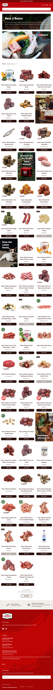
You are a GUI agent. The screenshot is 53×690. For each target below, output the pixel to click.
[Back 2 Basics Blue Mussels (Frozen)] (26, 103)
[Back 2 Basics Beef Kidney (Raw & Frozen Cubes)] (44, 75)
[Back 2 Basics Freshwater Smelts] (26, 306)
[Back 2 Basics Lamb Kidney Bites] (26, 392)
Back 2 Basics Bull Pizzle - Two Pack (26, 229)
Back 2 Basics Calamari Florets (44, 229)
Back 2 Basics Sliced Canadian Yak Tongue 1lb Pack (26, 577)
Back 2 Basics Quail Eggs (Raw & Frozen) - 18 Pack (44, 490)
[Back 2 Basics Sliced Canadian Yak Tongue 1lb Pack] (26, 565)
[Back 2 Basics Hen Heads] (44, 335)
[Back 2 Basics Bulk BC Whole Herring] (8, 132)
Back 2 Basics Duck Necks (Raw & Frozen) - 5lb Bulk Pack (26, 288)
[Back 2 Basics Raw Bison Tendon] (8, 536)
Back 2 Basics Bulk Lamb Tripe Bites (9, 201)
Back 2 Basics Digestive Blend (44, 258)
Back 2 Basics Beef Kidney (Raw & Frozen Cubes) (44, 86)
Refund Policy (22, 686)
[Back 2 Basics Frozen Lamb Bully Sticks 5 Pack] (44, 306)
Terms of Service (30, 686)
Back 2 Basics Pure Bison (9, 489)
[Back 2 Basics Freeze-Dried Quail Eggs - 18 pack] (8, 306)
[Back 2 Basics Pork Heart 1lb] (26, 421)
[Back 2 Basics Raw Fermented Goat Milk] (44, 536)
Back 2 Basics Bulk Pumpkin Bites (26, 201)
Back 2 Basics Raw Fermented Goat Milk (44, 547)
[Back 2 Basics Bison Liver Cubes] (9, 103)
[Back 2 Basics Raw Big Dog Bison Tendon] (44, 507)
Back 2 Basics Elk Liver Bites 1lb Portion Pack (44, 287)
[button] (46, 5)
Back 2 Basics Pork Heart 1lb (26, 432)
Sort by (4, 63)
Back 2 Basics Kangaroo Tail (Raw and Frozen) (26, 375)
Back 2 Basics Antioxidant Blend (8, 86)
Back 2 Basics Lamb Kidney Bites (26, 403)
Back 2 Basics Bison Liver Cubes (9, 114)
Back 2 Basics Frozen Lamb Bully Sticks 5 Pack (44, 317)
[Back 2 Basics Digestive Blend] (44, 247)
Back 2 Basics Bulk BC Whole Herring (8, 143)
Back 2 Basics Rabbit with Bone (8, 518)
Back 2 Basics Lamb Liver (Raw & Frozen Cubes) (44, 404)
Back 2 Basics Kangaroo (9, 374)
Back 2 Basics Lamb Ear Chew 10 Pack (44, 375)
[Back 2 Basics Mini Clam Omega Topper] (8, 421)
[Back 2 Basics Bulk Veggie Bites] (9, 218)
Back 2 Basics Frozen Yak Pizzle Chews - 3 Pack (9, 346)
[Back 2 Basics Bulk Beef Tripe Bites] (44, 132)
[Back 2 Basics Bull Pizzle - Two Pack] (26, 218)
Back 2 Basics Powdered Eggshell (44, 461)
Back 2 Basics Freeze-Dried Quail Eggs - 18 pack (8, 317)
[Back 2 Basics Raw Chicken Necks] (26, 536)
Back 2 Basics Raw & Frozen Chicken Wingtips (26, 518)
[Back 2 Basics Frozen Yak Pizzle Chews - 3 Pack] (9, 335)
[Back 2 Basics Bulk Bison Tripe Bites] (9, 161)
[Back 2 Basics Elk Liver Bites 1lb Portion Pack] (44, 276)
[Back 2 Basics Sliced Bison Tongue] (9, 565)
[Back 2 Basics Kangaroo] (8, 364)
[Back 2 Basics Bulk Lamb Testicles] (44, 161)
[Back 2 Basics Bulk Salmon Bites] (44, 189)
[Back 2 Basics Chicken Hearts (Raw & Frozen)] (26, 247)
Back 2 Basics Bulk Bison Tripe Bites (9, 172)
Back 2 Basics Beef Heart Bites (26, 86)
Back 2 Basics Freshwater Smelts (26, 317)
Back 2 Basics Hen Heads (44, 345)
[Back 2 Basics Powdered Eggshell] (44, 450)
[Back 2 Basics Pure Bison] (8, 479)
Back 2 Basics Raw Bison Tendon (9, 547)
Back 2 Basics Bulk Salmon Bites (44, 201)
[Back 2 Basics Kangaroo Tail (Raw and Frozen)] (26, 364)
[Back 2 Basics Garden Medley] (26, 335)
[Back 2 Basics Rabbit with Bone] (9, 507)
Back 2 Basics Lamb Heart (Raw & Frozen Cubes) (8, 404)
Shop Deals (32, 1)
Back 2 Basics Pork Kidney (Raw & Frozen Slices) (8, 461)
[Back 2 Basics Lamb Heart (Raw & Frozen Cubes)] (9, 392)
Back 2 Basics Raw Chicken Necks (26, 547)
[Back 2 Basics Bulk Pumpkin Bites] (26, 190)
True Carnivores (7, 684)
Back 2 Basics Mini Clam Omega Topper (9, 432)
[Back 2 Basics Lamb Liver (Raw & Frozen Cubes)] (44, 392)
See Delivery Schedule (14, 658)
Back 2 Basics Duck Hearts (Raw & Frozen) (8, 287)
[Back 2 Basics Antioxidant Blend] (8, 75)
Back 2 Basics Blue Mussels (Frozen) (26, 114)
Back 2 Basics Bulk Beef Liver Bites (26, 143)
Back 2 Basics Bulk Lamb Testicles (44, 172)
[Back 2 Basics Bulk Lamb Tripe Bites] (8, 189)
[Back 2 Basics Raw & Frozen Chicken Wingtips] (26, 507)
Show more (26, 595)
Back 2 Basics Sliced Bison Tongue (9, 576)
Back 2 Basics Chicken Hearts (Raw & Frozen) (26, 258)
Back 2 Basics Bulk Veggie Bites (8, 229)
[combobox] (26, 9)
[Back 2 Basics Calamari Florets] (44, 218)
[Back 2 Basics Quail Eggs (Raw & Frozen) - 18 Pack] (44, 479)
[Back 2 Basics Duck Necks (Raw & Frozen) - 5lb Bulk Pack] (26, 276)
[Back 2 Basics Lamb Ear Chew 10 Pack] (44, 364)
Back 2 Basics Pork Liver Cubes (26, 461)
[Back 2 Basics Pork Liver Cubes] (26, 450)
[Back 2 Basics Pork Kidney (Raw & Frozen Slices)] (9, 450)
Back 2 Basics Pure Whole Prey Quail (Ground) (26, 490)
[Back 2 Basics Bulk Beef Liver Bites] (26, 132)
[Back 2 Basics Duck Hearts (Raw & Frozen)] (9, 276)
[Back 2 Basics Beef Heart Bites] (26, 75)
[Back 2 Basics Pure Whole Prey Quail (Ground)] (26, 479)
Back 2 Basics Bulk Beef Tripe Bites (44, 143)
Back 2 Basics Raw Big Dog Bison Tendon (44, 518)
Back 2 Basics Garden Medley (26, 346)
